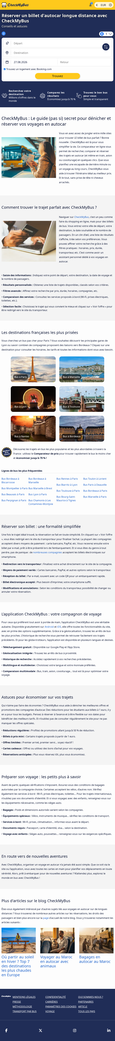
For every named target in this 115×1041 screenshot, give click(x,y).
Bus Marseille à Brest (40, 488)
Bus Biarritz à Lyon (66, 484)
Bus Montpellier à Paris (14, 488)
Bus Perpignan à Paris (13, 500)
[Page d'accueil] (44, 4)
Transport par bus (25, 1011)
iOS (59, 626)
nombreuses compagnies (47, 552)
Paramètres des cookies (60, 1006)
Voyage (50, 1011)
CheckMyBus (81, 217)
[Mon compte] (90, 4)
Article (82, 1006)
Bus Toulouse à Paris (68, 490)
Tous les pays (86, 1011)
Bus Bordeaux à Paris (95, 490)
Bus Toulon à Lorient (94, 478)
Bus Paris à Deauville (95, 484)
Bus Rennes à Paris (67, 478)
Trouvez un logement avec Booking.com (29, 69)
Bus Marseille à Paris (95, 496)
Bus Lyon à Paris (37, 494)
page (46, 918)
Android (49, 626)
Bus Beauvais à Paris (13, 494)
